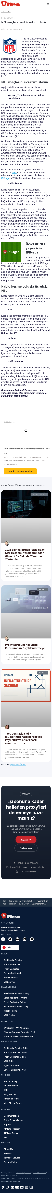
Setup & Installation (13, 1120)
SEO (6, 1090)
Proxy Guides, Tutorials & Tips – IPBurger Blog (28, 901)
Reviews (8, 1153)
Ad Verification (11, 1085)
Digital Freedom (9, 904)
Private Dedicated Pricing (16, 1006)
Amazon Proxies (11, 1098)
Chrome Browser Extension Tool (19, 1032)
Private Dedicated (12, 973)
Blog (6, 1137)
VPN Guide (9, 1061)
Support (8, 1124)
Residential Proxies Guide (16, 1048)
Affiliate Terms (11, 1133)
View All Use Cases (12, 1103)
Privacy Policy (10, 1162)
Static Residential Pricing (15, 997)
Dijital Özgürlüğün (10, 485)
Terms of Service (12, 1157)
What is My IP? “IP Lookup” (16, 1028)
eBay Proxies (10, 1094)
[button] (26, 794)
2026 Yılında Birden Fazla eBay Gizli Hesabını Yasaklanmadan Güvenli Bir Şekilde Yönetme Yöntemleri (25, 554)
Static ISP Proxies (12, 964)
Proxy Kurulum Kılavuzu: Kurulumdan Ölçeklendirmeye (25, 646)
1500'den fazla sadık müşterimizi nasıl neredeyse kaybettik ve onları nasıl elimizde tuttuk (23, 738)
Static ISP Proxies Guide (15, 1052)
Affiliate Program (12, 1128)
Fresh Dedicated (11, 968)
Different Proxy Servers (15, 1069)
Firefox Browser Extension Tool (19, 1036)
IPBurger (5, 178)
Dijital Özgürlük (7, 18)
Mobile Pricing (10, 1010)
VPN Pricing (9, 1015)
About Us (8, 1149)
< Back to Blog (6, 12)
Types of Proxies (12, 1065)
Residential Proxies (13, 960)
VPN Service (9, 982)
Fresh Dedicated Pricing (15, 1002)
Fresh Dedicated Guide (15, 1056)
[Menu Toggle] (48, 3)
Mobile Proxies (11, 977)
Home (5, 901)
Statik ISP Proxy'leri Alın (20, 471)
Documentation (11, 1115)
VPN (14, 172)
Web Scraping (10, 1081)
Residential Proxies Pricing (16, 993)
